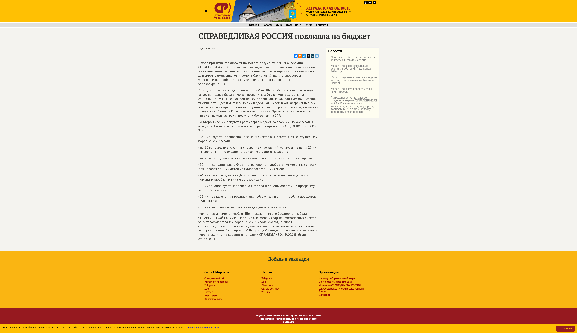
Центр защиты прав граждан (335, 281)
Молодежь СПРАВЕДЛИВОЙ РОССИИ (340, 285)
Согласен (565, 328)
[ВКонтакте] (296, 56)
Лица (279, 25)
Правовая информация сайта (202, 327)
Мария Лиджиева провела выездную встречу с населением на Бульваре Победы (352, 80)
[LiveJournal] (312, 56)
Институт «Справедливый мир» (337, 278)
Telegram (209, 285)
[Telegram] (317, 56)
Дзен (207, 288)
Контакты (322, 25)
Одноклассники (213, 299)
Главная (254, 25)
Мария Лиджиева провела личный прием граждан (350, 90)
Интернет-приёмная (216, 281)
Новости (268, 25)
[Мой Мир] (304, 56)
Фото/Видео (293, 25)
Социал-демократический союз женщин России (341, 290)
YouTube (266, 292)
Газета (308, 25)
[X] (308, 56)
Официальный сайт (215, 278)
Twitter (208, 292)
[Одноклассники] (300, 56)
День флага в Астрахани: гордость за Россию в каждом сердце (351, 59)
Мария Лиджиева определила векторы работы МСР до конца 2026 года (349, 68)
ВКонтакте (210, 295)
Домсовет (324, 294)
